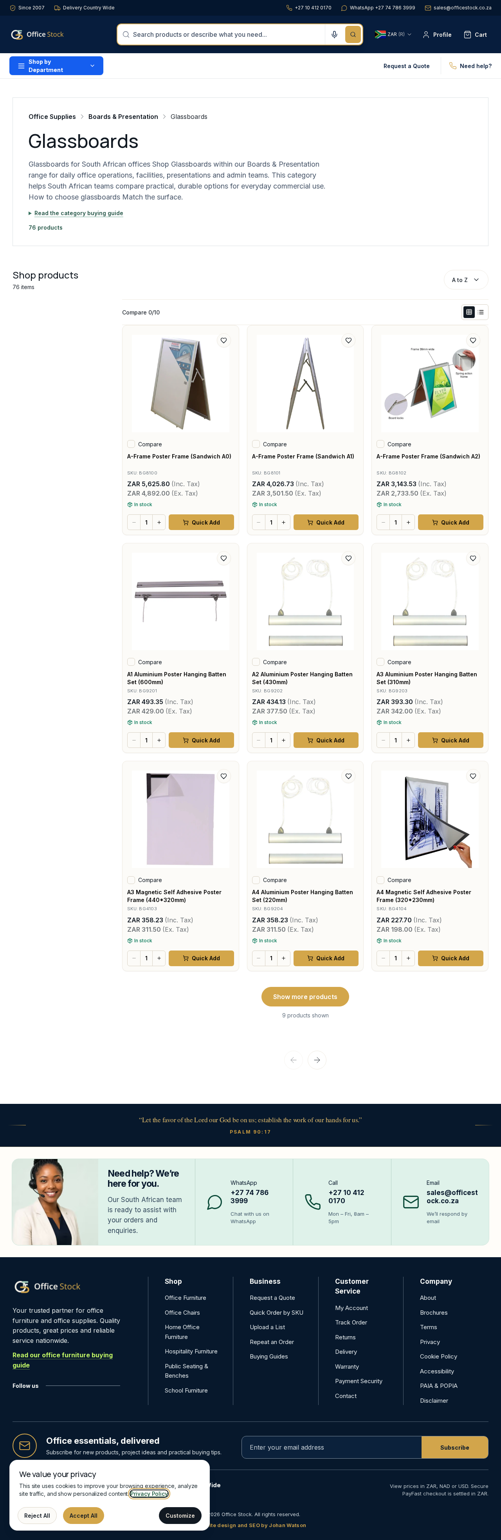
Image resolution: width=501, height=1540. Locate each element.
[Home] (48, 34)
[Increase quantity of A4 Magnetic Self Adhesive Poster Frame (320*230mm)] (408, 958)
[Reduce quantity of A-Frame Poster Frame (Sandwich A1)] (258, 522)
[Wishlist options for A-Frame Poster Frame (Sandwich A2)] (473, 340)
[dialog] (109, 1495)
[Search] (353, 34)
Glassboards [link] (189, 116)
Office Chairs (182, 1312)
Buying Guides (269, 1356)
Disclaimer (434, 1400)
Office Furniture (185, 1297)
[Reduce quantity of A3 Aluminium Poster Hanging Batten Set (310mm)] (383, 740)
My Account (351, 1308)
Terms (428, 1327)
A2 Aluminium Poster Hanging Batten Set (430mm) (302, 678)
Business (265, 1281)
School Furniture (186, 1390)
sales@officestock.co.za (463, 8)
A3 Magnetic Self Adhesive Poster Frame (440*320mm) (174, 896)
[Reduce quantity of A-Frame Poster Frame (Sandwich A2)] (383, 522)
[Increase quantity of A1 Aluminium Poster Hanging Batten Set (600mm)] (159, 740)
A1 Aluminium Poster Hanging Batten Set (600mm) (176, 678)
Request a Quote (407, 66)
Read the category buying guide (78, 213)
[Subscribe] (455, 1447)
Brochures (434, 1312)
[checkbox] (131, 444)
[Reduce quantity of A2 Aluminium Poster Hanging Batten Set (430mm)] (258, 740)
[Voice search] (334, 34)
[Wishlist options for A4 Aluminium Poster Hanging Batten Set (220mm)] (348, 776)
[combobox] (226, 34)
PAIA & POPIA (439, 1385)
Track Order (351, 1322)
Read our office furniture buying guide (63, 1360)
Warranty (347, 1366)
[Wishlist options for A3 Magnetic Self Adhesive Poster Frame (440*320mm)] (224, 776)
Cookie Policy (438, 1356)
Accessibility (437, 1371)
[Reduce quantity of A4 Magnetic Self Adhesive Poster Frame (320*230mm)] (383, 958)
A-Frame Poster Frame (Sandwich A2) (428, 456)
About (428, 1297)
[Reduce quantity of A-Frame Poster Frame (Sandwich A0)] (134, 522)
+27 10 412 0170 (313, 8)
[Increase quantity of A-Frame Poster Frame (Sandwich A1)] (284, 522)
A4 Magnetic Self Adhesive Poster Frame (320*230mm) (424, 896)
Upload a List (267, 1327)
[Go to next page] (317, 1060)
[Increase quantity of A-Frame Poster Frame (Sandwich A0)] (159, 522)
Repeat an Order (272, 1342)
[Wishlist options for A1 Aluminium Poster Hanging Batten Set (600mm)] (224, 558)
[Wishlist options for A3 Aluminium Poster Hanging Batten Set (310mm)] (473, 558)
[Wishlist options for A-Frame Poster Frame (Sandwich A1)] (348, 340)
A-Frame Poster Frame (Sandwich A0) (179, 456)
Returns (345, 1337)
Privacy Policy (149, 1493)
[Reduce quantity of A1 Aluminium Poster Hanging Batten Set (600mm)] (134, 740)
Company (436, 1281)
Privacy (430, 1342)
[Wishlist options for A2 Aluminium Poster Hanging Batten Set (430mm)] (348, 558)
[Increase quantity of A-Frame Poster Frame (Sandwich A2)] (408, 522)
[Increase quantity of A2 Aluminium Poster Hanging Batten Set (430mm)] (284, 740)
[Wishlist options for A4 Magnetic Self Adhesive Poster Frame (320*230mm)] (473, 776)
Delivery (346, 1351)
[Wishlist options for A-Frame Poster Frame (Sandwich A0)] (224, 340)
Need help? (476, 66)
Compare (150, 444)
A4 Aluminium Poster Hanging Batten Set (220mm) (302, 896)
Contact (346, 1396)
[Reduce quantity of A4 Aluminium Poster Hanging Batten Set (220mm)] (258, 958)
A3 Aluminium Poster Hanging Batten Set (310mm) (427, 678)
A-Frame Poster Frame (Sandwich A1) (303, 456)
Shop (173, 1281)
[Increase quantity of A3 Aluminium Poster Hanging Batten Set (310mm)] (408, 740)
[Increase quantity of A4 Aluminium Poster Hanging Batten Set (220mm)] (284, 958)
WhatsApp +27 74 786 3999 (382, 8)
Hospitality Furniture (191, 1351)
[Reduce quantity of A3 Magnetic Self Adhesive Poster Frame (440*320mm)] (134, 958)
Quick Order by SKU (276, 1312)
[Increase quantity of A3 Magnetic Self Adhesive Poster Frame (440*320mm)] (159, 958)
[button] (469, 312)
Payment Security (358, 1381)
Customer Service (352, 1287)
